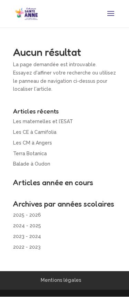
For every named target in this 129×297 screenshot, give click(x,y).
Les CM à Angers (32, 143)
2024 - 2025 (27, 225)
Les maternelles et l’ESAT (43, 121)
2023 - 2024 (27, 236)
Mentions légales (61, 280)
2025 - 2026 (27, 215)
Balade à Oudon (31, 164)
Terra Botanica (30, 153)
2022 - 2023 (27, 247)
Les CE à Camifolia (34, 132)
